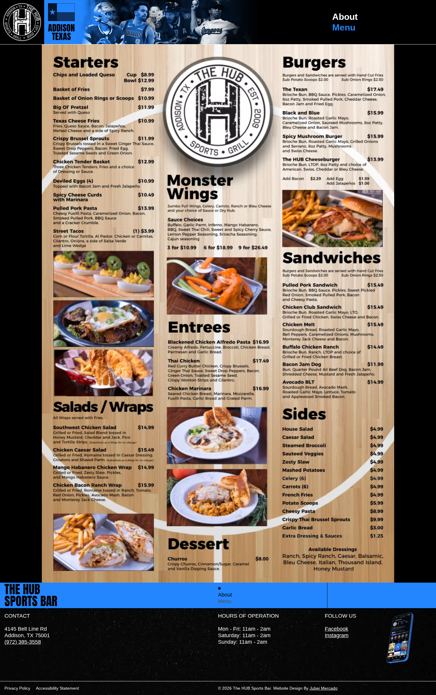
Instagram (337, 635)
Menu (343, 27)
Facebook (336, 629)
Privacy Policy (17, 688)
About (345, 17)
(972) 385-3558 (22, 642)
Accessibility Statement (57, 688)
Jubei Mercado (324, 688)
